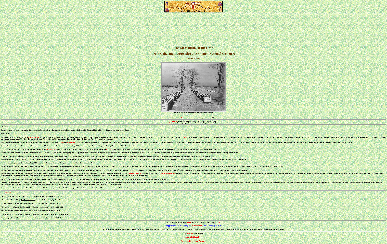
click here (188, 222)
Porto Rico (109, 149)
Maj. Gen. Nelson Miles (167, 173)
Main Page (190, 233)
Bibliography (6, 192)
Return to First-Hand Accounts (193, 241)
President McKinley (134, 173)
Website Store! (197, 226)
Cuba (185, 137)
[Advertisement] (193, 30)
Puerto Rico (71, 142)
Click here (174, 121)
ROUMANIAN (33, 137)
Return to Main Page (193, 237)
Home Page (184, 118)
